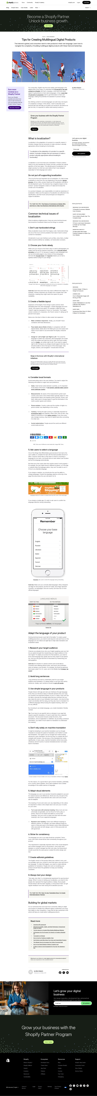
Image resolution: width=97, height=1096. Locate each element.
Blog (7, 7)
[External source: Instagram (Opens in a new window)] (81, 1086)
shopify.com (71, 2)
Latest (31, 7)
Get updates (81, 153)
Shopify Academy (39, 2)
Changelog (61, 1076)
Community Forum (80, 1065)
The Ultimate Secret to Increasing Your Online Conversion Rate (48, 942)
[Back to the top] (8, 1060)
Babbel (66, 776)
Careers (26, 1068)
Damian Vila (48, 627)
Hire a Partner (78, 1068)
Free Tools (61, 1074)
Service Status (79, 1071)
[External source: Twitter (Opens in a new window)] (63, 972)
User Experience (51, 36)
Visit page (35, 368)
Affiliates (43, 1074)
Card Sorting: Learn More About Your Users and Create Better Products (49, 940)
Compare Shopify (62, 1065)
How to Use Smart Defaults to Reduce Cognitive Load (45, 944)
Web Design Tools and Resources (81, 207)
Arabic (38, 342)
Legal (33, 1086)
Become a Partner (15, 107)
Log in (78, 2)
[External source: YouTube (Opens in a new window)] (77, 1086)
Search (87, 7)
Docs (23, 2)
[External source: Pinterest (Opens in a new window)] (70, 1089)
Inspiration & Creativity (79, 229)
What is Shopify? (28, 1062)
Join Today (48, 25)
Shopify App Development (79, 214)
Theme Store (44, 1065)
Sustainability (27, 1076)
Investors (26, 1071)
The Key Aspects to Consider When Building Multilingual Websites (48, 930)
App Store (43, 1068)
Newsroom (26, 1074)
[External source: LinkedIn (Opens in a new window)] (67, 972)
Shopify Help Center (80, 1062)
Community (30, 2)
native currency (52, 415)
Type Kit (49, 256)
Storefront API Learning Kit (39, 924)
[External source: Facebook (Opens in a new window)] (60, 972)
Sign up (34, 129)
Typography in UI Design (39, 935)
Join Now (86, 2)
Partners (43, 1071)
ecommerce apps (36, 413)
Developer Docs (45, 1062)
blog (44, 36)
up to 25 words (58, 683)
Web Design (75, 287)
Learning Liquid (76, 293)
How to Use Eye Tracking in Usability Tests (43, 938)
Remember (35, 579)
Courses (60, 1071)
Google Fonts (40, 256)
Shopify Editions (28, 1065)
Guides (59, 1068)
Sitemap (50, 1086)
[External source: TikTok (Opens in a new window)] (84, 1086)
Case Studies (24, 7)
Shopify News (15, 7)
